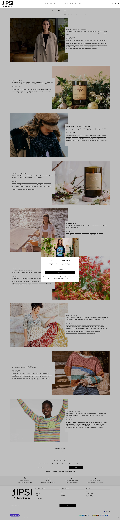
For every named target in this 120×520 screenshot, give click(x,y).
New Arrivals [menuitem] (54, 3)
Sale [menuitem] (61, 3)
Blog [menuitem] (79, 3)
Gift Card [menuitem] (73, 3)
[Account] (115, 3)
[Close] (77, 239)
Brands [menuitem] (66, 3)
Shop (46, 3)
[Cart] (118, 3)
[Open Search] (113, 3)
